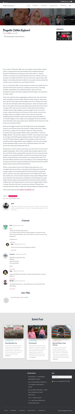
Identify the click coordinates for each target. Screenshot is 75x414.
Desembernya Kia (33, 343)
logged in (18, 297)
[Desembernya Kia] (37, 331)
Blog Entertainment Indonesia (37, 382)
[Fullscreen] (70, 39)
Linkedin (67, 1)
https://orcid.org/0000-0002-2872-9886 (61, 381)
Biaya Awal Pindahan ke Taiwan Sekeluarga (37, 392)
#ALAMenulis (35, 5)
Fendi (11, 225)
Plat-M (18, 198)
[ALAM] (6, 205)
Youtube (71, 1)
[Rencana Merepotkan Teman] (13, 331)
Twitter (63, 1)
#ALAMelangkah (53, 5)
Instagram (69, 1)
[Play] (58, 39)
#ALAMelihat (44, 5)
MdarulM (11, 281)
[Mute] (68, 39)
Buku (7, 198)
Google (65, 1)
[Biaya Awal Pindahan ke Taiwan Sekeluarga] (61, 331)
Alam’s (28, 5)
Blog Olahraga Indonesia (35, 389)
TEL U (29, 397)
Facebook (61, 1)
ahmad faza (12, 254)
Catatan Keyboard (12, 198)
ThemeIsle (70, 410)
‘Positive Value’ (37, 397)
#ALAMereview (63, 5)
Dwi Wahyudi (31, 376)
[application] (64, 35)
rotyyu (12, 244)
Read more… (8, 355)
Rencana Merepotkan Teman (11, 343)
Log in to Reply (12, 242)
